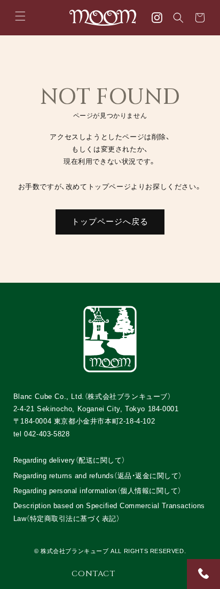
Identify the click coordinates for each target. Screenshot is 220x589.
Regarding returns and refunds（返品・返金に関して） (97, 476)
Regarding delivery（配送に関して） (69, 460)
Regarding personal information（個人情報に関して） (97, 491)
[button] (20, 16)
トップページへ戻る (110, 221)
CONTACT (93, 573)
